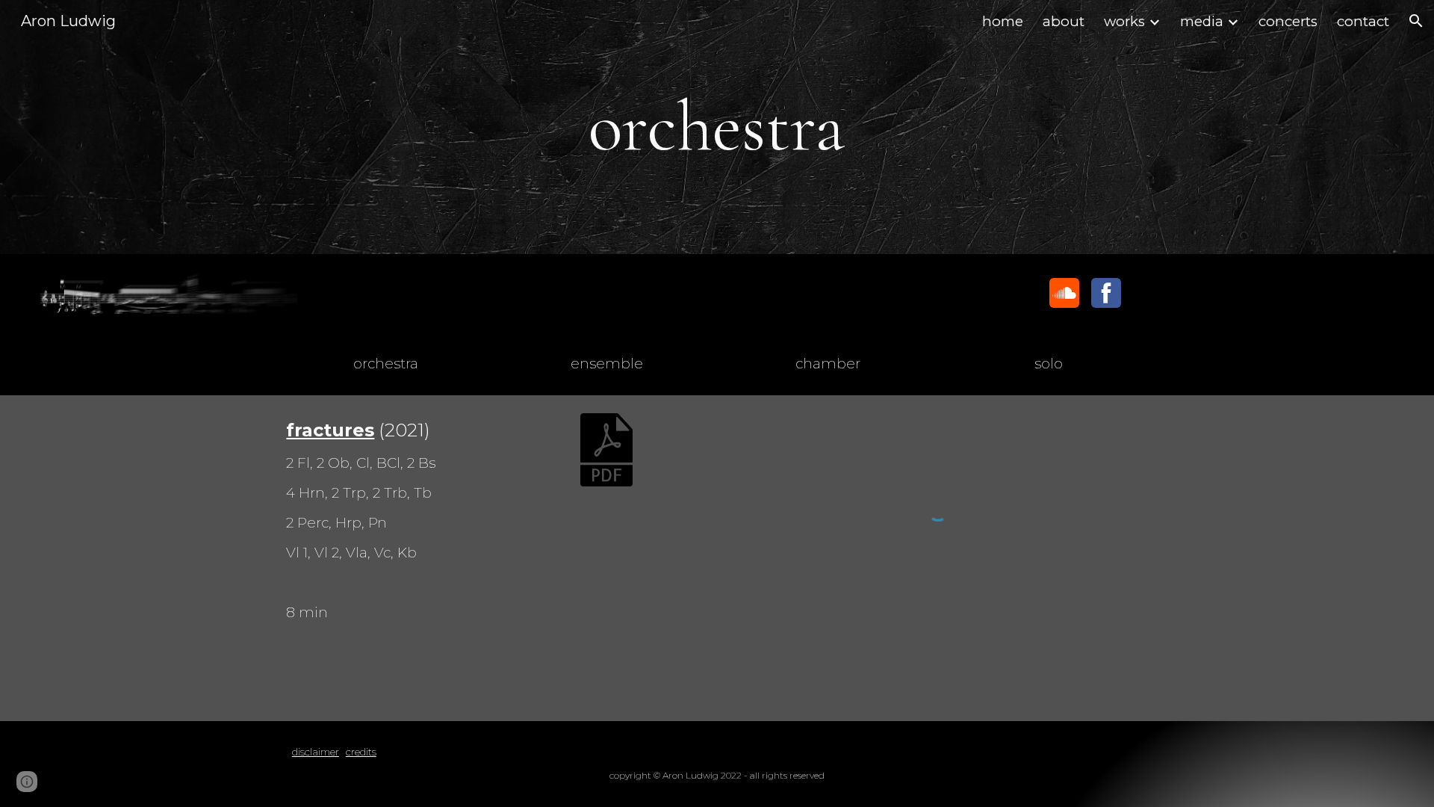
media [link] (1201, 21)
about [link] (1063, 21)
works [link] (1124, 21)
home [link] (1002, 21)
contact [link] (1363, 21)
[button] (1416, 21)
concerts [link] (1287, 21)
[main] (717, 127)
